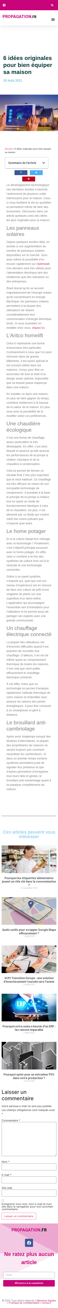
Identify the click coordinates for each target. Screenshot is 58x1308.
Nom (6, 1161)
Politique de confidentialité (24, 1302)
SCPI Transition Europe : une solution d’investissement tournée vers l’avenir (29, 979)
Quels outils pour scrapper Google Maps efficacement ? (29, 931)
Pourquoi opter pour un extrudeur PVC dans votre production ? (29, 1076)
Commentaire (11, 1120)
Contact (46, 1302)
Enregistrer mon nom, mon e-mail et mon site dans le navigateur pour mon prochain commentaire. (27, 1206)
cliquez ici (38, 327)
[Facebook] (29, 1243)
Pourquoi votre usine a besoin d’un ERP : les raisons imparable (29, 1028)
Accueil (8, 149)
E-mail (6, 1175)
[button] (52, 5)
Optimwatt (42, 264)
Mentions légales (46, 1300)
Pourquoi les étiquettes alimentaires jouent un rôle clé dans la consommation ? (29, 881)
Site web (7, 1188)
